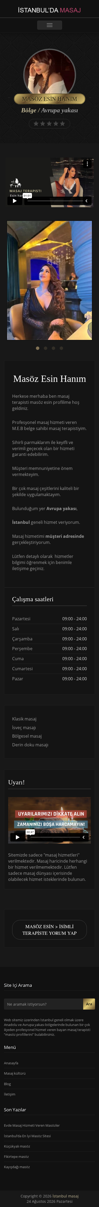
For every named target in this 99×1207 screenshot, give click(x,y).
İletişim (9, 1094)
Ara (89, 1003)
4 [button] (61, 348)
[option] (49, 280)
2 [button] (45, 348)
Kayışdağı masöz (17, 1166)
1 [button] (37, 348)
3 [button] (53, 348)
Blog (7, 1083)
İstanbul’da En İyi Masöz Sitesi (27, 1136)
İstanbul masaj (66, 1196)
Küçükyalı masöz (17, 1146)
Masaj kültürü (15, 1073)
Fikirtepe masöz (16, 1156)
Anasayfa (11, 1063)
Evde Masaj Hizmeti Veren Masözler (32, 1125)
